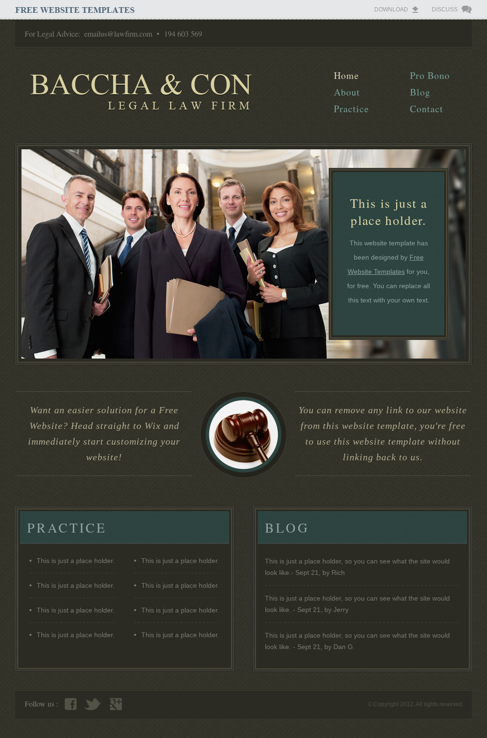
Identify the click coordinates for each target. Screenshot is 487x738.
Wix (153, 425)
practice (351, 108)
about (347, 92)
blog (420, 92)
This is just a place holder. (76, 560)
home (346, 75)
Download (391, 9)
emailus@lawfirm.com (118, 34)
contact (426, 108)
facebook (71, 704)
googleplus (116, 704)
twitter (92, 704)
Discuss (445, 9)
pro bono (430, 75)
